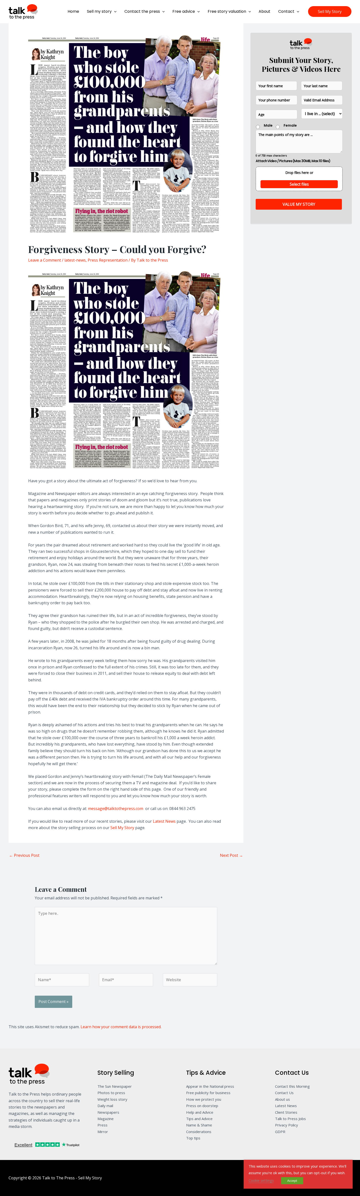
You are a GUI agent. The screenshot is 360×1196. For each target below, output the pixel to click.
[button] (114, 11)
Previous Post (24, 855)
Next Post (231, 855)
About (264, 11)
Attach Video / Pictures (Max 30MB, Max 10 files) (293, 160)
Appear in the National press (210, 1086)
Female (290, 125)
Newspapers (108, 1112)
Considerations (198, 1131)
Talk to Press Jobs (290, 1118)
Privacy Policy (286, 1125)
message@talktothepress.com (115, 808)
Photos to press (111, 1092)
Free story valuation (227, 11)
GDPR (280, 1131)
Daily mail (105, 1105)
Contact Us (284, 1092)
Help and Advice (199, 1112)
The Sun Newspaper (114, 1086)
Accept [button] (292, 1180)
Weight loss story (112, 1099)
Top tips (193, 1138)
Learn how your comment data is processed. (121, 1026)
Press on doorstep (202, 1105)
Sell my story (99, 11)
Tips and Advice (199, 1118)
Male (268, 125)
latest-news (75, 260)
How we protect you (203, 1099)
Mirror (102, 1131)
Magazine (105, 1118)
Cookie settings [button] (261, 1180)
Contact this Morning (292, 1086)
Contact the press (142, 11)
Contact (286, 11)
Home (73, 11)
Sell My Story (122, 827)
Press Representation (108, 260)
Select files (299, 184)
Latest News (164, 821)
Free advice (183, 11)
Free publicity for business (208, 1092)
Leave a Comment (44, 260)
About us (282, 1099)
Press (102, 1125)
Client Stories (286, 1112)
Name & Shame (199, 1125)
